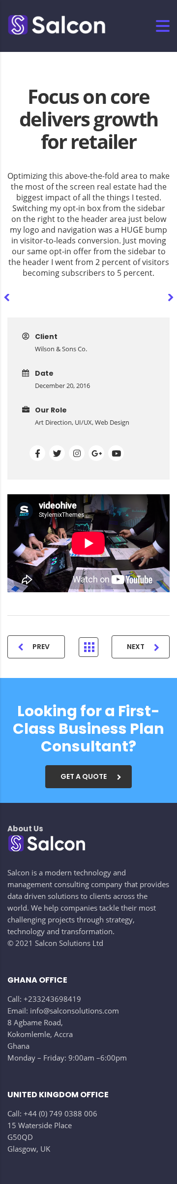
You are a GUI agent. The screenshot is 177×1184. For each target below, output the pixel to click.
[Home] (56, 25)
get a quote (83, 776)
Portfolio (88, 647)
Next (136, 647)
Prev (41, 647)
